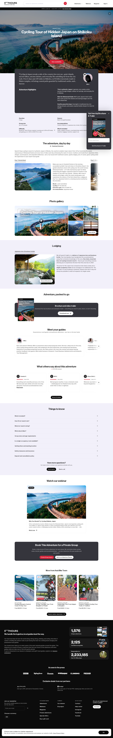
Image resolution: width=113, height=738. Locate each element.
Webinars (88, 3)
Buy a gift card (44, 719)
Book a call (62, 66)
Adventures (43, 703)
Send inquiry (51, 66)
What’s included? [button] (20, 416)
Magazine (96, 3)
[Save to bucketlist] (31, 578)
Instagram (78, 709)
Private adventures (45, 712)
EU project (60, 706)
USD (60, 58)
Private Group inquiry (47, 557)
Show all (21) (91, 232)
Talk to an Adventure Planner (64, 557)
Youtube (77, 716)
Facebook (78, 712)
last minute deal (66, 8)
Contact (77, 703)
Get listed (96, 706)
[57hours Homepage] (10, 3)
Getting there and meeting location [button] (25, 446)
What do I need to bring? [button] (22, 426)
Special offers (44, 716)
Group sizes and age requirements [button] (25, 436)
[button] (98, 174)
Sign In (105, 3)
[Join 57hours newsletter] (27, 708)
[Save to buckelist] (109, 13)
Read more (21, 83)
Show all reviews (56, 397)
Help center (78, 706)
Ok (103, 732)
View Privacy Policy (58, 733)
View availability (56, 62)
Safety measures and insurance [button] (24, 451)
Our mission (61, 703)
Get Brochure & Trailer (99, 146)
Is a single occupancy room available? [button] (26, 441)
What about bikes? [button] (20, 431)
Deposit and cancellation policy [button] (24, 456)
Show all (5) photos (46, 281)
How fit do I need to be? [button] (22, 421)
